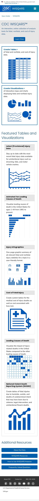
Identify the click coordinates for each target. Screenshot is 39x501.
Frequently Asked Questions (19, 467)
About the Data (19, 450)
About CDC (7, 479)
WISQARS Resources (20, 456)
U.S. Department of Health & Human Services (16, 488)
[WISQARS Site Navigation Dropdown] (35, 8)
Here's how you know (11, 3)
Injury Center (6, 16)
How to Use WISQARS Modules (20, 461)
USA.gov (5, 491)
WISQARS (18, 8)
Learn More (19, 39)
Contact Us (18, 479)
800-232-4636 (30, 479)
